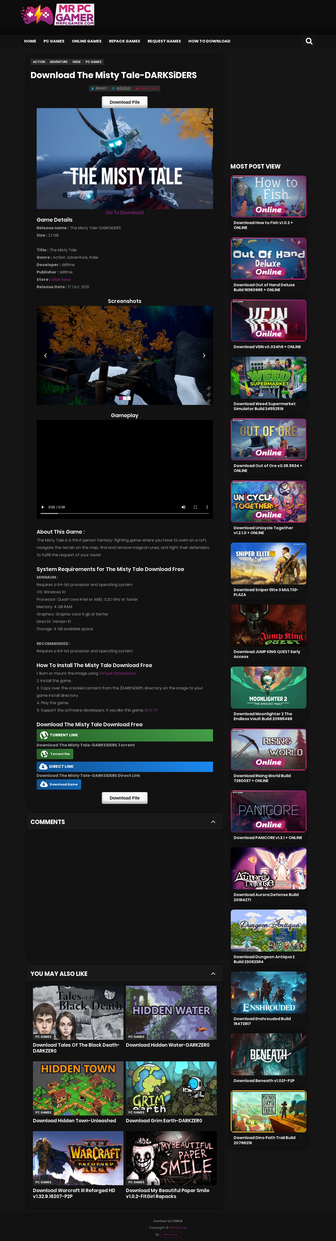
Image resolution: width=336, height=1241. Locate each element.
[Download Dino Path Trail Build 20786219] (268, 1111)
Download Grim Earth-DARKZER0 (164, 1120)
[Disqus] (125, 896)
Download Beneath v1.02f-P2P (264, 1081)
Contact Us (162, 1221)
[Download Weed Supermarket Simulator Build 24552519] (268, 378)
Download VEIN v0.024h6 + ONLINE (267, 347)
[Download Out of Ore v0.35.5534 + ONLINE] (268, 439)
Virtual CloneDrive (117, 673)
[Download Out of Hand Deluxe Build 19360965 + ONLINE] (268, 259)
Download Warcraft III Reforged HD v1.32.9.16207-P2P (74, 1193)
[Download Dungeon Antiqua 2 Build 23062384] (268, 931)
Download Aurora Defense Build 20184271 (266, 897)
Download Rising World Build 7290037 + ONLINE (262, 778)
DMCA (178, 1221)
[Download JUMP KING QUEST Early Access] (268, 625)
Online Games (87, 41)
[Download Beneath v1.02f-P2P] (268, 1054)
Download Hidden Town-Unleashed (74, 1120)
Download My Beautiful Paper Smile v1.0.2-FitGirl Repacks (167, 1193)
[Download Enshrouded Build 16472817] (268, 992)
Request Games (164, 41)
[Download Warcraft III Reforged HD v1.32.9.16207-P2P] (78, 1158)
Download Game (64, 784)
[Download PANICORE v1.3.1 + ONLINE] (268, 811)
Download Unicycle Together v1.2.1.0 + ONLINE (263, 530)
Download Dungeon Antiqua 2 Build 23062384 (264, 959)
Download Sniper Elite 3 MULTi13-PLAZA (266, 592)
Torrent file (60, 754)
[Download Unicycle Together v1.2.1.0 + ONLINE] (268, 502)
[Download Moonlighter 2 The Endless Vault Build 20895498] (268, 688)
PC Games (54, 41)
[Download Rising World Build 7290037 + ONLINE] (268, 749)
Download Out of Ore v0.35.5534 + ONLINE (268, 468)
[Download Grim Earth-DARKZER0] (171, 1088)
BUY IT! (151, 710)
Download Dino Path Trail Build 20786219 (264, 1140)
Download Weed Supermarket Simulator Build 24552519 (265, 406)
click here (61, 279)
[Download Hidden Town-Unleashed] (78, 1088)
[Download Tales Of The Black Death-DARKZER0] (78, 1013)
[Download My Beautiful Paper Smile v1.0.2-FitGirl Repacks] (171, 1158)
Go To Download (124, 212)
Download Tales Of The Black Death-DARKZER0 (76, 1048)
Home (30, 41)
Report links (149, 88)
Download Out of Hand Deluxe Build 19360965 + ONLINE (264, 287)
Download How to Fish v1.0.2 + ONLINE (263, 225)
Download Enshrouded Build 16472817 (262, 1021)
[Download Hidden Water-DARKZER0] (171, 1013)
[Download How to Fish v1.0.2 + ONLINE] (268, 196)
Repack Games (124, 41)
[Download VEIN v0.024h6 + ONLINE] (268, 321)
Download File (125, 102)
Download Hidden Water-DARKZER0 (168, 1045)
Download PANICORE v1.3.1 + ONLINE (268, 838)
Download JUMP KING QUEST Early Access (267, 654)
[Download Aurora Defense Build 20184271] (268, 868)
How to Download (209, 41)
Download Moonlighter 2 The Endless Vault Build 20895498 (263, 716)
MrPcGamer (170, 1235)
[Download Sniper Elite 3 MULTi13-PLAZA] (268, 563)
